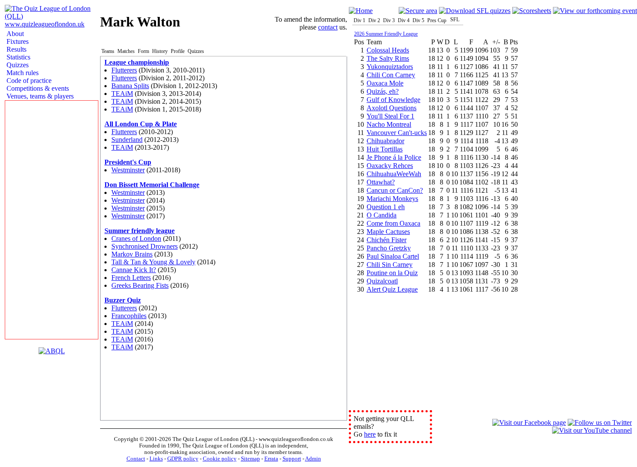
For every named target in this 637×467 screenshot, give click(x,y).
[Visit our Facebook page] (529, 422)
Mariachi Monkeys (392, 198)
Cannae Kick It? (133, 269)
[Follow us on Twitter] (600, 422)
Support (292, 459)
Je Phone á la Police (394, 157)
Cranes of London (136, 238)
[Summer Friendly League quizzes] (474, 10)
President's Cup (127, 162)
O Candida (381, 215)
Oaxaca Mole (385, 83)
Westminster (128, 170)
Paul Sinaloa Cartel (393, 256)
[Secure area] (418, 10)
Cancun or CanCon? (395, 190)
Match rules (22, 72)
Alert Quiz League (392, 289)
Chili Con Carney (391, 75)
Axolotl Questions (391, 108)
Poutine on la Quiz (392, 272)
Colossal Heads (388, 50)
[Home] (361, 10)
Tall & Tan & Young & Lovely (153, 262)
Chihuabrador (385, 141)
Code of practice (28, 80)
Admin (313, 459)
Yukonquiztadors (390, 66)
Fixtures (17, 41)
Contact (136, 459)
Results (15, 49)
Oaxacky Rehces (390, 165)
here (370, 434)
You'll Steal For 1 (390, 116)
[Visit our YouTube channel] (592, 430)
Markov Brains (132, 254)
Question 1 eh (386, 206)
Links (156, 459)
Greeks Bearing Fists (140, 285)
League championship (136, 62)
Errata (271, 459)
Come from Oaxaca (393, 223)
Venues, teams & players (39, 96)
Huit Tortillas (385, 149)
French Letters (131, 277)
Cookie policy (220, 459)
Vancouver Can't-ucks (397, 132)
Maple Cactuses (388, 231)
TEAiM (122, 93)
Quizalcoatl (382, 281)
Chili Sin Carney (390, 264)
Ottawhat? (381, 182)
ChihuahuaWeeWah (394, 174)
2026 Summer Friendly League (386, 34)
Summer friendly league (139, 230)
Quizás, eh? (383, 91)
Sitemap (250, 459)
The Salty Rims (388, 58)
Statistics (17, 57)
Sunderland (127, 139)
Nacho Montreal (389, 124)
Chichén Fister (386, 239)
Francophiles (128, 315)
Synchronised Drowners (144, 246)
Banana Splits (130, 85)
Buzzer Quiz (122, 300)
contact (328, 27)
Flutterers (124, 70)
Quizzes (17, 65)
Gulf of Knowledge (393, 99)
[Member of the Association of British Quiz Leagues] (52, 351)
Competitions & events (37, 88)
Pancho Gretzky (389, 248)
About (14, 33)
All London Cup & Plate (140, 124)
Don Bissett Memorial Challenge (151, 184)
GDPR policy (182, 459)
